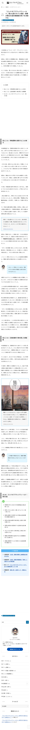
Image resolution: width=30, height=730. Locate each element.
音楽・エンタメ (7, 696)
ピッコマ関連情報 (8, 673)
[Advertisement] (15, 118)
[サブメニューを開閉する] (27, 683)
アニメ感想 (6, 664)
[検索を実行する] (27, 622)
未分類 (5, 677)
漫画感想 (6, 683)
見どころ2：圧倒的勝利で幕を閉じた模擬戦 (15, 91)
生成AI (5, 690)
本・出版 (6, 680)
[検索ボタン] (2, 3)
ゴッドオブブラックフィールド (8, 20)
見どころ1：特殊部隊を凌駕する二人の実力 (15, 89)
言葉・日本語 (7, 693)
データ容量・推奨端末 (9, 670)
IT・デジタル (7, 661)
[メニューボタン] (27, 3)
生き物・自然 (7, 686)
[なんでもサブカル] (15, 3)
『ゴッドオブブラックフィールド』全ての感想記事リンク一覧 (15, 565)
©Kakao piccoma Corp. (8, 229)
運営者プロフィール (15, 649)
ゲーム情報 (6, 667)
